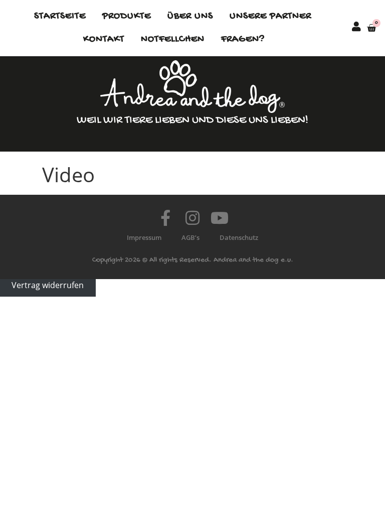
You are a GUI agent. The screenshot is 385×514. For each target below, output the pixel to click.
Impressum (144, 237)
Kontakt (103, 39)
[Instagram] (192, 218)
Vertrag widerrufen (48, 285)
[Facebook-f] (165, 218)
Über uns (190, 16)
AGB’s (190, 237)
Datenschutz (239, 237)
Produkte (126, 16)
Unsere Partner (270, 16)
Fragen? (243, 39)
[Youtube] (220, 218)
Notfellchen (173, 39)
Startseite (60, 16)
